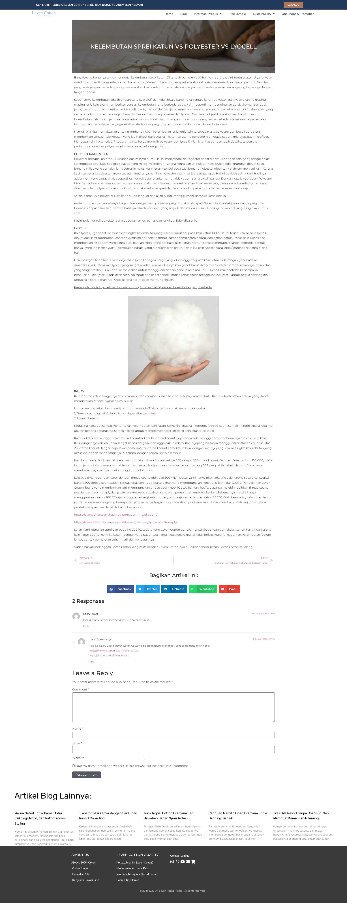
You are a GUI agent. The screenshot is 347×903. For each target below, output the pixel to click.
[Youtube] (183, 862)
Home (169, 14)
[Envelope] (188, 862)
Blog (183, 14)
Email (77, 743)
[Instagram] (172, 862)
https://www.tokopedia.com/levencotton (114, 650)
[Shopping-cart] (193, 862)
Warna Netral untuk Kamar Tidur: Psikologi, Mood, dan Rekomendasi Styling (39, 818)
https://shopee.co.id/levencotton (108, 655)
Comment (80, 689)
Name (77, 728)
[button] (120, 589)
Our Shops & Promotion (298, 14)
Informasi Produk (206, 14)
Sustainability (262, 14)
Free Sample (237, 14)
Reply (86, 626)
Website (78, 757)
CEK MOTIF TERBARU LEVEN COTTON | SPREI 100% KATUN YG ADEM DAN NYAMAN (89, 4)
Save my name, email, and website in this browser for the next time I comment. (132, 765)
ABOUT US (80, 855)
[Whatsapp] (177, 862)
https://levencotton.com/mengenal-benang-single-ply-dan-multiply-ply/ (125, 522)
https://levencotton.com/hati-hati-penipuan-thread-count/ (115, 514)
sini (152, 413)
